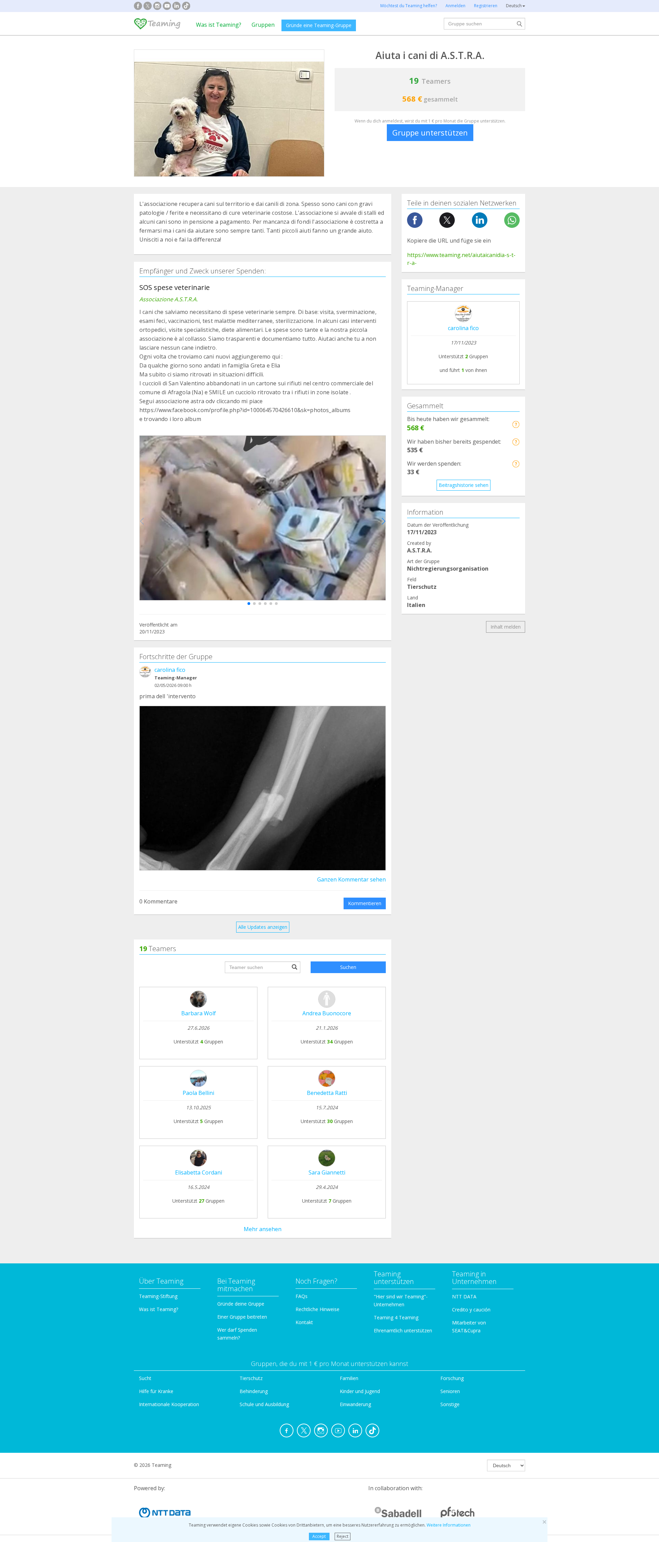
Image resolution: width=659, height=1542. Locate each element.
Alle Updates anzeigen (262, 927)
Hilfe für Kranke (156, 1391)
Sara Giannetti (327, 1172)
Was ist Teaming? (218, 24)
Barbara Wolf (198, 1013)
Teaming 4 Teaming (396, 1317)
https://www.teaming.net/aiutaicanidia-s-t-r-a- (461, 259)
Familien (349, 1378)
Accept (319, 1536)
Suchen (348, 967)
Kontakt (304, 1322)
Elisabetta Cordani (198, 1172)
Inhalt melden (505, 626)
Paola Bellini (198, 1093)
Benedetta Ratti (327, 1093)
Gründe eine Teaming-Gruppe (318, 25)
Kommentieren (364, 903)
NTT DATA (464, 1296)
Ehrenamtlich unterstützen (403, 1330)
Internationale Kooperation (169, 1404)
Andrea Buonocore (326, 1013)
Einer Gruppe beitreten (242, 1316)
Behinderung (254, 1391)
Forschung (452, 1378)
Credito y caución (471, 1309)
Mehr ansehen (262, 1229)
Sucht (145, 1378)
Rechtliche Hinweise (317, 1309)
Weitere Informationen (449, 1525)
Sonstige (450, 1404)
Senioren (450, 1391)
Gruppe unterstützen (430, 132)
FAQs (302, 1296)
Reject (342, 1536)
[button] (248, 603)
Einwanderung (355, 1404)
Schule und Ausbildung (264, 1404)
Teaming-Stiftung (158, 1296)
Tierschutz (251, 1378)
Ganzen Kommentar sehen (351, 879)
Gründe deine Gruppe (240, 1303)
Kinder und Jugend (360, 1391)
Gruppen (263, 24)
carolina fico (169, 670)
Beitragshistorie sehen (463, 485)
